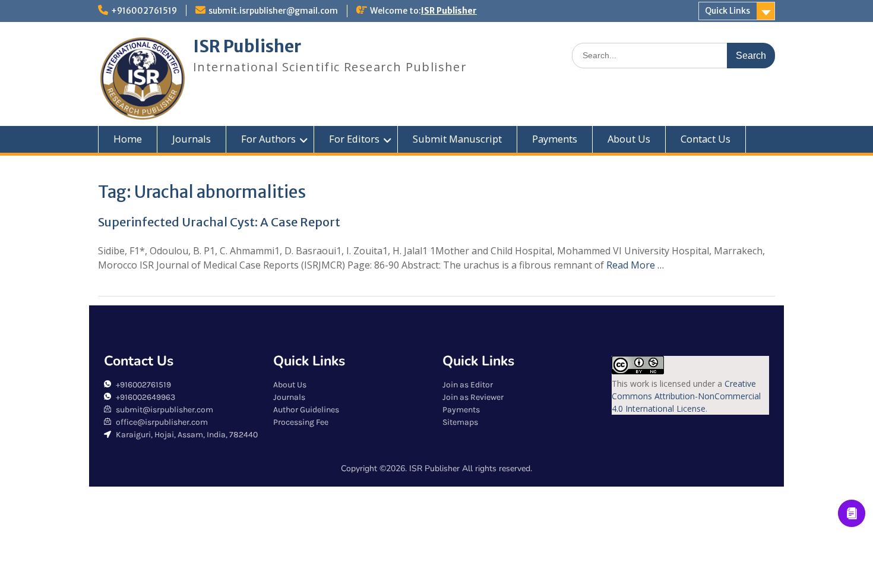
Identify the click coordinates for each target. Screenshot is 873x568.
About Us (629, 139)
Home (127, 139)
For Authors (268, 139)
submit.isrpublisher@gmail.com (273, 10)
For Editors (354, 139)
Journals (191, 139)
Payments (554, 139)
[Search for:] (673, 55)
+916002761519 (144, 10)
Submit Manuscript (457, 139)
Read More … (635, 265)
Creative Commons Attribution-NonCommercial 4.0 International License (686, 396)
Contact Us (705, 139)
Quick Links (727, 10)
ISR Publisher (449, 10)
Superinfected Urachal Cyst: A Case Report (219, 221)
